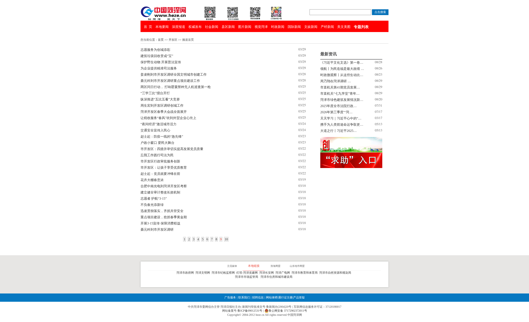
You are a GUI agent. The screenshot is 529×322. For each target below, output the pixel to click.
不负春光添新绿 (152, 204)
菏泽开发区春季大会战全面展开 (164, 111)
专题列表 (361, 27)
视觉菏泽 (261, 27)
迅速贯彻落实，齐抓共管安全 (162, 211)
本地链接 (254, 265)
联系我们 (244, 297)
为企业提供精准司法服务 (159, 68)
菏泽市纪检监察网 (224, 272)
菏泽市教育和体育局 (305, 272)
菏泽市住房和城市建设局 (277, 276)
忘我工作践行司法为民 (157, 155)
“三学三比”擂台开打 (155, 93)
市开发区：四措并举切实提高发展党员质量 (172, 149)
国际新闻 (294, 27)
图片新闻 (244, 27)
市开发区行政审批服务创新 (160, 161)
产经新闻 (327, 27)
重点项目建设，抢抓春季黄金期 (164, 217)
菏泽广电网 (283, 272)
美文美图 (343, 27)
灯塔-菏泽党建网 (247, 272)
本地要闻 (162, 27)
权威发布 (195, 27)
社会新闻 (211, 27)
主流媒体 (232, 266)
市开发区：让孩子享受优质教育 (164, 167)
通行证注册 (285, 297)
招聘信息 (258, 297)
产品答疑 (299, 297)
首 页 (148, 27)
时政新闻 (277, 27)
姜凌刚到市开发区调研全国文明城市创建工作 (174, 74)
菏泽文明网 (203, 272)
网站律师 (271, 297)
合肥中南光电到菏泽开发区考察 (164, 186)
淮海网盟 (275, 266)
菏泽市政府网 (185, 272)
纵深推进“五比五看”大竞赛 (160, 99)
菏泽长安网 (267, 272)
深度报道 (178, 27)
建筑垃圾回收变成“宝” (157, 56)
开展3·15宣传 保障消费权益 (160, 223)
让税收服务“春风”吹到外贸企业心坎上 (168, 118)
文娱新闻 (310, 27)
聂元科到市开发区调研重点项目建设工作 (170, 80)
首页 (161, 39)
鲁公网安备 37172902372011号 (288, 310)
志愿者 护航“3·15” (154, 198)
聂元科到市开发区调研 (157, 229)
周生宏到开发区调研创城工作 (162, 105)
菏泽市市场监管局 (247, 276)
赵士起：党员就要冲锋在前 (160, 173)
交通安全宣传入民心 (155, 130)
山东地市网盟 (297, 266)
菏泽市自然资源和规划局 (336, 272)
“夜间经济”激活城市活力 (158, 124)
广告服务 (230, 297)
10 (226, 239)
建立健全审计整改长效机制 (160, 192)
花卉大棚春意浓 (152, 180)
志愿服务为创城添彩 (155, 49)
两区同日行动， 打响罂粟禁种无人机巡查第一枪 (176, 87)
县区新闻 (228, 27)
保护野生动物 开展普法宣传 (161, 62)
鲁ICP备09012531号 (249, 310)
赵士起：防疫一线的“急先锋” (162, 136)
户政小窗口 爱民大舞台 (157, 142)
